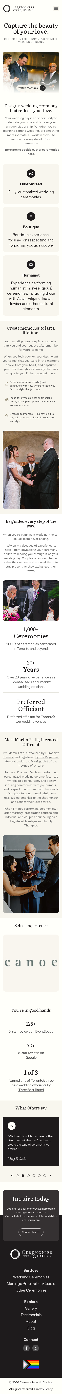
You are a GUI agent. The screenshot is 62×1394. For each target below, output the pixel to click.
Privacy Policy (43, 1389)
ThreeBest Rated (31, 1090)
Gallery (31, 1308)
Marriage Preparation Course (31, 1283)
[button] (56, 8)
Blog (31, 1328)
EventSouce (44, 1031)
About (31, 1321)
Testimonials (31, 1315)
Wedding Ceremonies (31, 1277)
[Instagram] (35, 1348)
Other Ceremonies (31, 1290)
